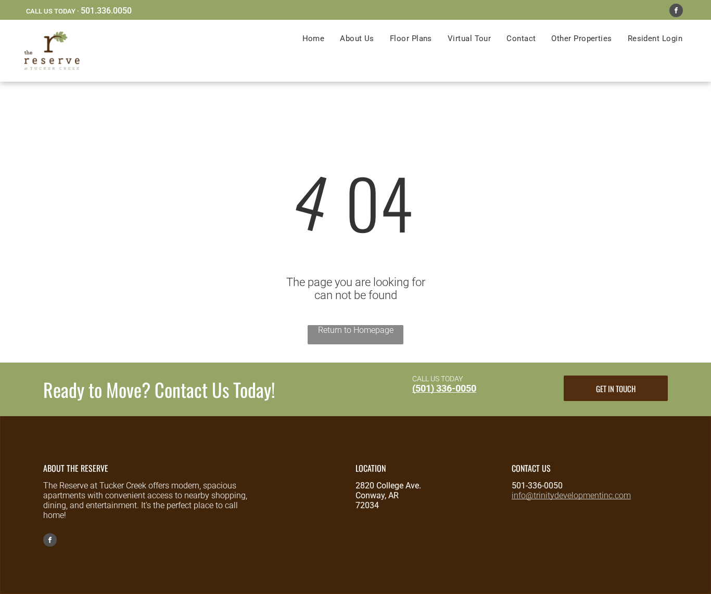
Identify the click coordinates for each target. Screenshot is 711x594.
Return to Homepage (355, 330)
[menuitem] (314, 38)
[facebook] (676, 12)
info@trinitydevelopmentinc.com (571, 495)
